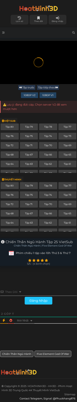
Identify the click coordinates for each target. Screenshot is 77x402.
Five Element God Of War (53, 353)
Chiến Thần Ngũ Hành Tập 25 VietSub (39, 242)
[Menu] (3, 33)
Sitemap (69, 394)
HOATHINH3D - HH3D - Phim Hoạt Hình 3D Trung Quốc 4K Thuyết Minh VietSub (38, 7)
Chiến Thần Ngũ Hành (16, 353)
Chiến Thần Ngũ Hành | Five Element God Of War (43, 245)
